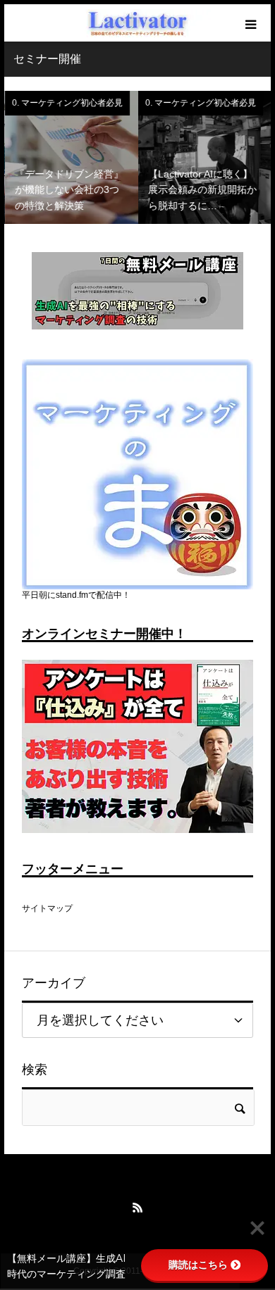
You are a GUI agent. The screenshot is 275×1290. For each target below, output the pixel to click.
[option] (71, 157)
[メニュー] (252, 23)
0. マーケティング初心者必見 (66, 103)
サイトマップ (47, 908)
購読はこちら (198, 1264)
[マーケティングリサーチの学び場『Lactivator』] (137, 23)
